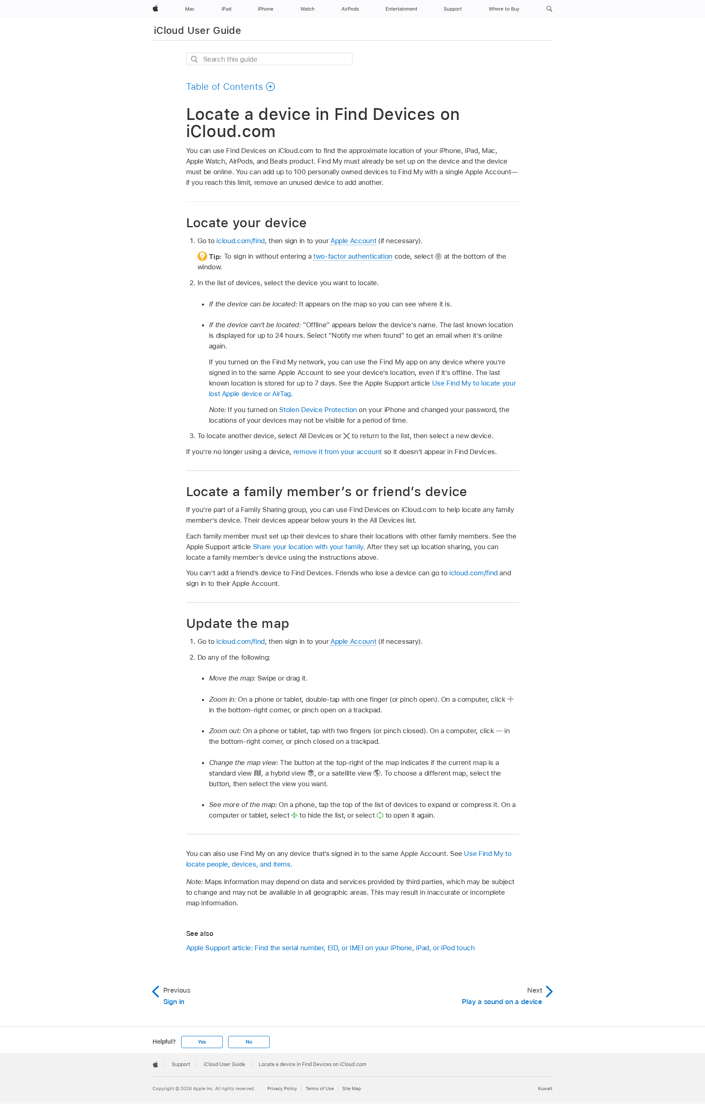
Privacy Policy (282, 1088)
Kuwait (545, 1088)
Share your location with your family (308, 547)
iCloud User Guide (197, 30)
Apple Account (353, 241)
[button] (549, 9)
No (249, 1042)
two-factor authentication (352, 256)
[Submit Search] (195, 59)
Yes (202, 1042)
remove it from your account (337, 452)
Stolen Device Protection (318, 410)
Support (181, 1064)
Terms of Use (320, 1088)
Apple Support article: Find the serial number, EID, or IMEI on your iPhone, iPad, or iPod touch (330, 948)
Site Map (351, 1088)
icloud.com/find (240, 241)
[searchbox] (269, 59)
